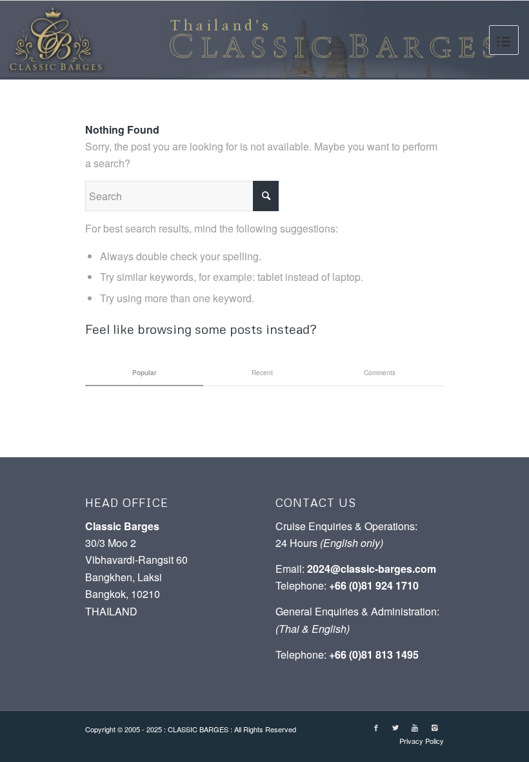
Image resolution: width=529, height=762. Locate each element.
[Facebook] (376, 727)
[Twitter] (395, 727)
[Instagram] (434, 727)
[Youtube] (414, 727)
